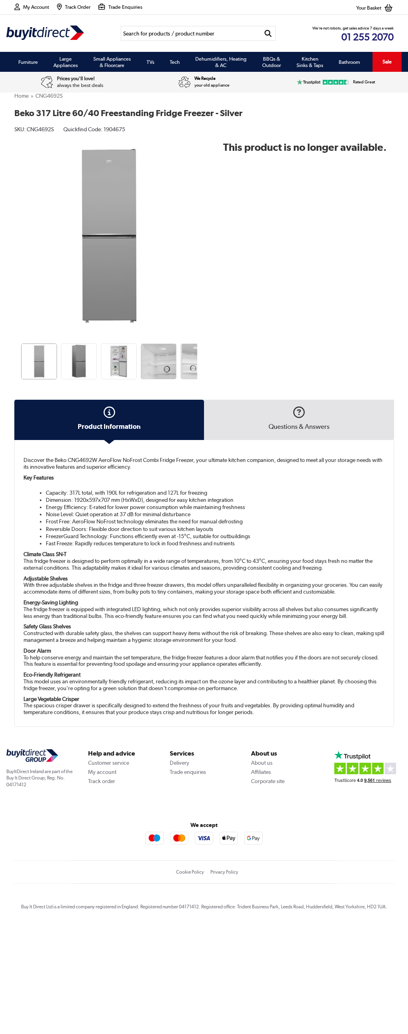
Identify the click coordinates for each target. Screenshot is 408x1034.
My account (102, 772)
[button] (198, 227)
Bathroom (349, 62)
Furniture (28, 62)
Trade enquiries (188, 772)
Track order (101, 781)
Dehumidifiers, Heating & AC (221, 61)
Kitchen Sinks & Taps (309, 61)
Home (21, 96)
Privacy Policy (224, 872)
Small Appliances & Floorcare (112, 61)
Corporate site (267, 781)
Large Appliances (65, 61)
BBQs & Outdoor (271, 61)
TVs (150, 62)
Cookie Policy (190, 872)
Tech (175, 62)
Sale (387, 62)
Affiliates (261, 772)
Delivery (179, 763)
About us (262, 763)
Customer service (108, 763)
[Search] (268, 33)
